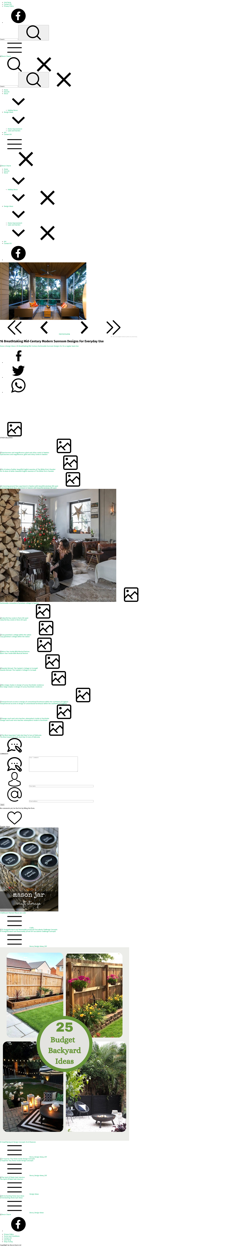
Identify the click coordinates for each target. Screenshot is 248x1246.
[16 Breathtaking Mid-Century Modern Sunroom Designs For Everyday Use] (43, 319)
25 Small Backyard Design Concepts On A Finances (18, 1142)
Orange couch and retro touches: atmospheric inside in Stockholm (24, 720)
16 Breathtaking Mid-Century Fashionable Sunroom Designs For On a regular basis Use (48, 346)
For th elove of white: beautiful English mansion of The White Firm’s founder (27, 471)
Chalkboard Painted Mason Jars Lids (13, 913)
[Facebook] (18, 23)
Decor (31, 946)
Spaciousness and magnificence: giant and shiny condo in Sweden (23, 454)
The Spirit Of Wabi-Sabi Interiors (11, 1179)
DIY (45, 946)
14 (66, 334)
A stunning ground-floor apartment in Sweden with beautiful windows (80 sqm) (28, 488)
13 (65, 334)
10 (60, 334)
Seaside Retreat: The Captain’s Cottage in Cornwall (18, 670)
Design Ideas (10, 346)
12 (63, 334)
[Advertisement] (58, 408)
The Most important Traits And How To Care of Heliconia (20, 737)
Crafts (31, 928)
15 (67, 334)
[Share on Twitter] (18, 392)
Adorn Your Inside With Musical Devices (14, 653)
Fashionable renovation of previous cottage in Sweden (19, 603)
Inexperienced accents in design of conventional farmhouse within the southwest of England (33, 704)
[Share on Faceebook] (18, 377)
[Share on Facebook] (18, 362)
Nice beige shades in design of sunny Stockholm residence (21, 687)
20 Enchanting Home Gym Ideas (11, 1198)
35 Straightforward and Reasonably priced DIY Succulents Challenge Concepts (28, 931)
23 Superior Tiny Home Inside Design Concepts (16, 1161)
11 (62, 334)
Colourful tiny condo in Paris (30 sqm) (13, 620)
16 (69, 334)
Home (2, 346)
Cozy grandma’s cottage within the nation (15, 637)
